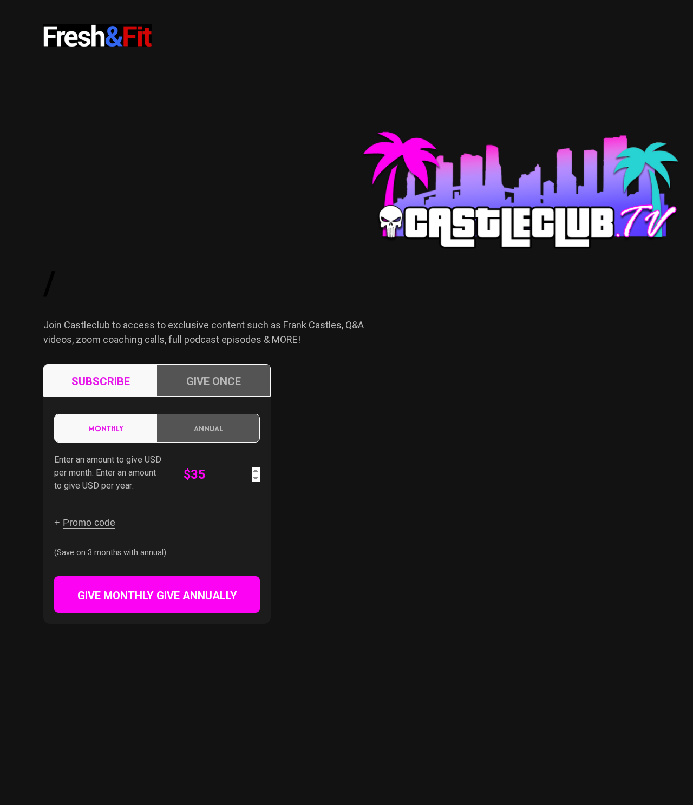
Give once (213, 381)
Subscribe (100, 381)
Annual (208, 428)
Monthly (105, 428)
